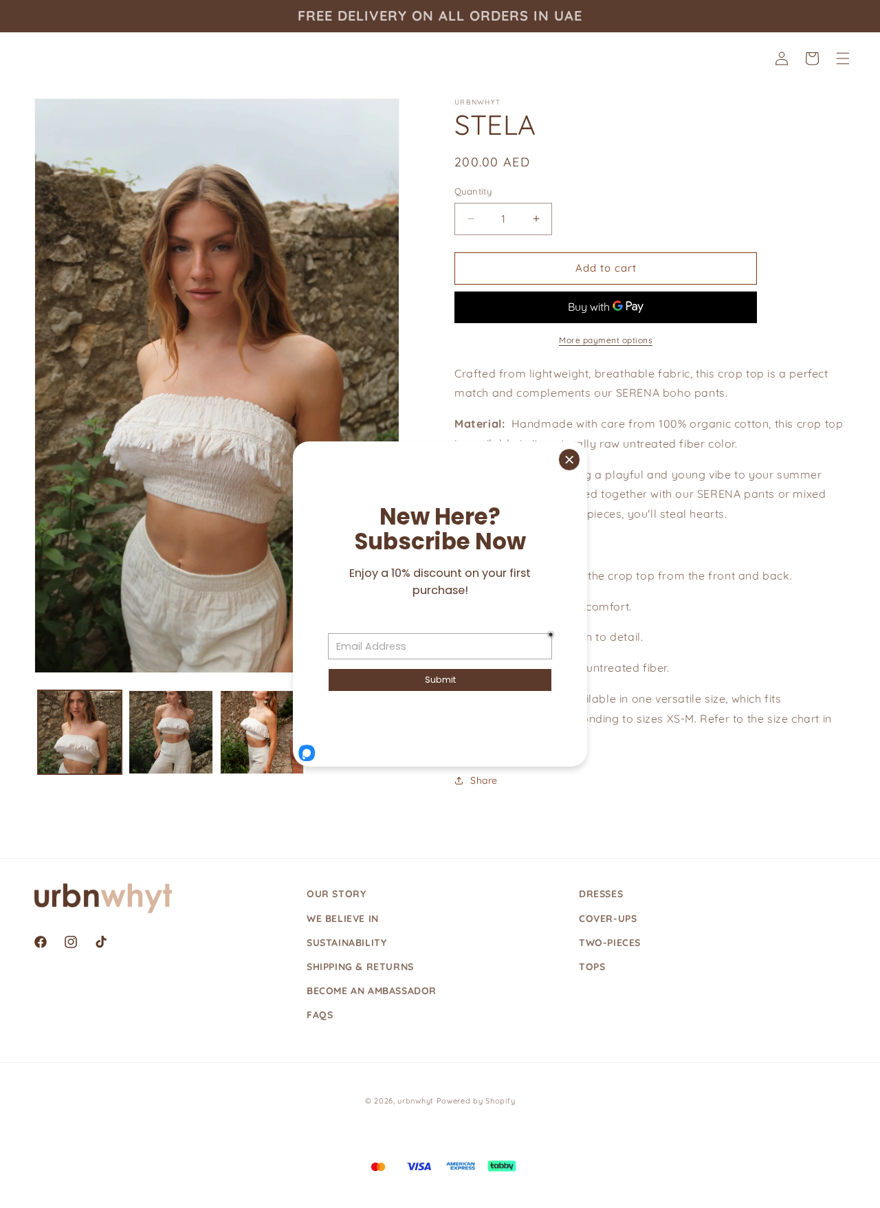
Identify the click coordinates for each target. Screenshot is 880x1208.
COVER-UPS (608, 918)
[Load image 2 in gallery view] (170, 732)
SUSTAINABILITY (346, 942)
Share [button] (484, 780)
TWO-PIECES (610, 942)
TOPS (592, 966)
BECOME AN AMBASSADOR (372, 991)
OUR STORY (336, 894)
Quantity (473, 191)
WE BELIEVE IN (343, 918)
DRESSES (601, 894)
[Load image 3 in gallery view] (262, 732)
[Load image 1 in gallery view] (80, 732)
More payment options (605, 340)
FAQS (320, 1015)
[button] (843, 58)
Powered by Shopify (476, 1101)
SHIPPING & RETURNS (360, 966)
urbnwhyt (415, 1101)
